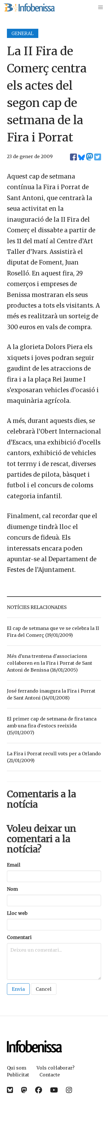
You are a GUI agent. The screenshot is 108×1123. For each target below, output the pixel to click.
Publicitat (18, 1075)
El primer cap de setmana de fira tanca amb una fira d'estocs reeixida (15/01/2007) (51, 725)
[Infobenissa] (29, 7)
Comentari (19, 937)
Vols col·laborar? (56, 1068)
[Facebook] (38, 1090)
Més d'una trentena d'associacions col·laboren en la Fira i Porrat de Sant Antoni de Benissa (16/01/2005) (49, 663)
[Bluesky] (10, 1090)
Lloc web (17, 913)
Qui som (16, 1068)
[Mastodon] (24, 1090)
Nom (12, 889)
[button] (100, 7)
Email (13, 865)
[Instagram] (69, 1090)
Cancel (44, 989)
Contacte (49, 1075)
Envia (18, 989)
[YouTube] (54, 1090)
